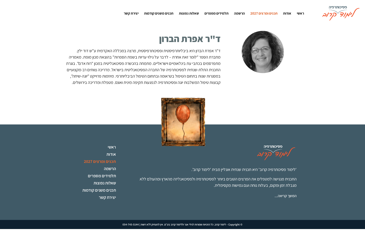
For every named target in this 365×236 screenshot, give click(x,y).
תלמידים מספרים (216, 13)
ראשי (300, 13)
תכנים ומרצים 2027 (264, 13)
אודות (287, 13)
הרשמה (239, 13)
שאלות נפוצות (189, 13)
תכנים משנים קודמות (158, 13)
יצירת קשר (131, 13)
